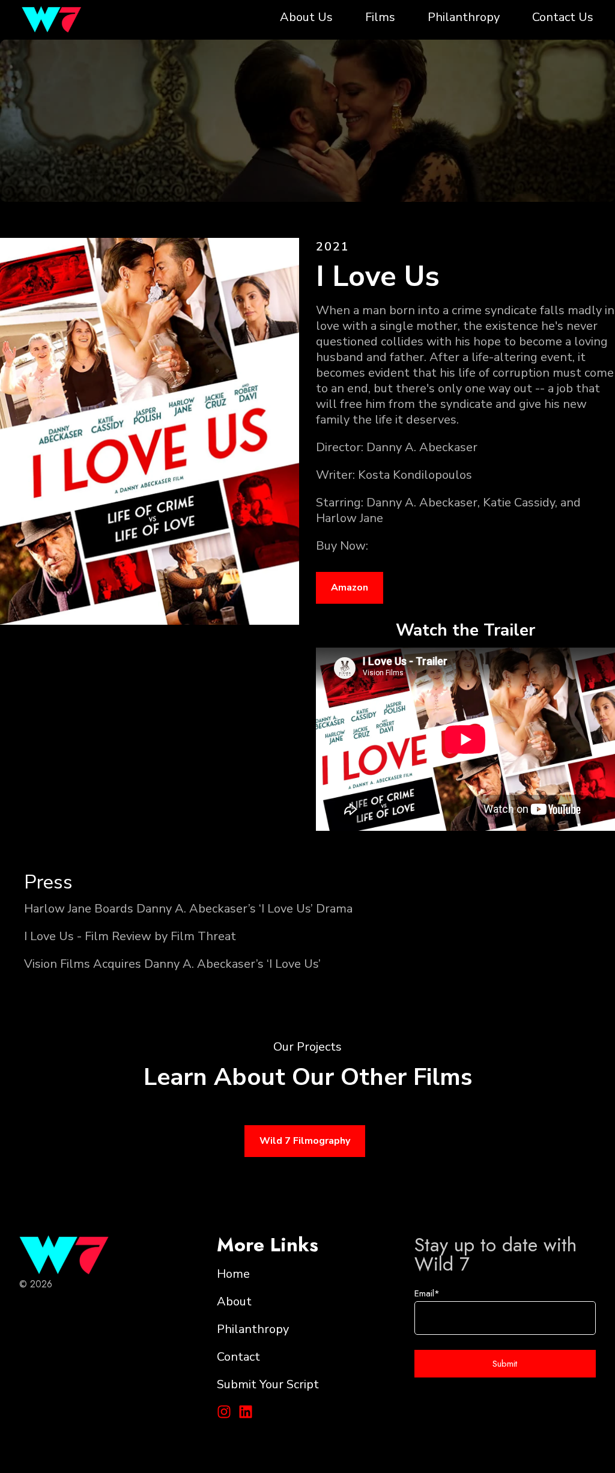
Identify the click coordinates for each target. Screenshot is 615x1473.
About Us (306, 17)
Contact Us (562, 17)
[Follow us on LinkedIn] (245, 1412)
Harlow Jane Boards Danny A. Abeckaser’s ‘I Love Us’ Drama (188, 909)
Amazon (349, 587)
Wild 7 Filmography (304, 1140)
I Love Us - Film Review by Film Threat (130, 936)
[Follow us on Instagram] (224, 1412)
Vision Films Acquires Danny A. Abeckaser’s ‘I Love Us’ (172, 964)
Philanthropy (464, 17)
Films (380, 17)
